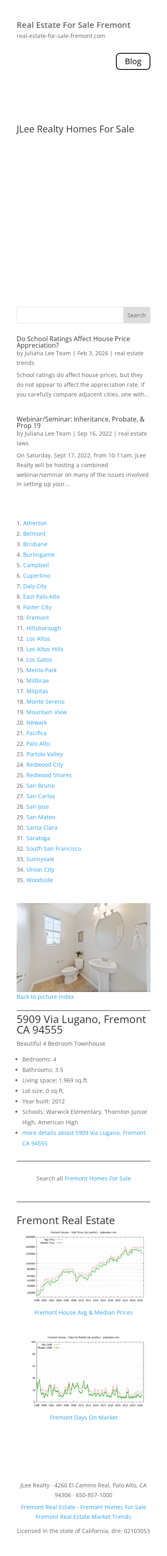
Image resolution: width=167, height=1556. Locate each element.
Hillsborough (43, 628)
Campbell (36, 565)
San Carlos (40, 796)
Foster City (37, 607)
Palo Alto (38, 743)
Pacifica (36, 733)
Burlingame (39, 554)
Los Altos (38, 638)
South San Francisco (53, 848)
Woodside (39, 880)
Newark (36, 722)
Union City (40, 869)
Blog (133, 61)
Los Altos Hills (45, 649)
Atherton (35, 523)
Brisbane (35, 544)
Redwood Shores (49, 775)
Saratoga (38, 838)
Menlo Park (41, 670)
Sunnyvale (40, 859)
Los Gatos (39, 659)
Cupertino (36, 575)
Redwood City (44, 764)
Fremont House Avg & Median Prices (83, 1312)
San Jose (37, 806)
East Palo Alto (41, 596)
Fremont (37, 617)
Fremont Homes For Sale (98, 1178)
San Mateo (40, 817)
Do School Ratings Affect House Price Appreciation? (73, 342)
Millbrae (37, 680)
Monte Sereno (45, 701)
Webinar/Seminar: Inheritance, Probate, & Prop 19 (81, 422)
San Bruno (40, 785)
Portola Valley (44, 754)
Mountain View (46, 712)
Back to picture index (45, 996)
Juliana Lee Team (48, 353)
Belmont (34, 533)
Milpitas (37, 691)
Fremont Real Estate (66, 1220)
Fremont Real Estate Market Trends (83, 1516)
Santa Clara (42, 827)
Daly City (35, 586)
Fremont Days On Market (84, 1417)
